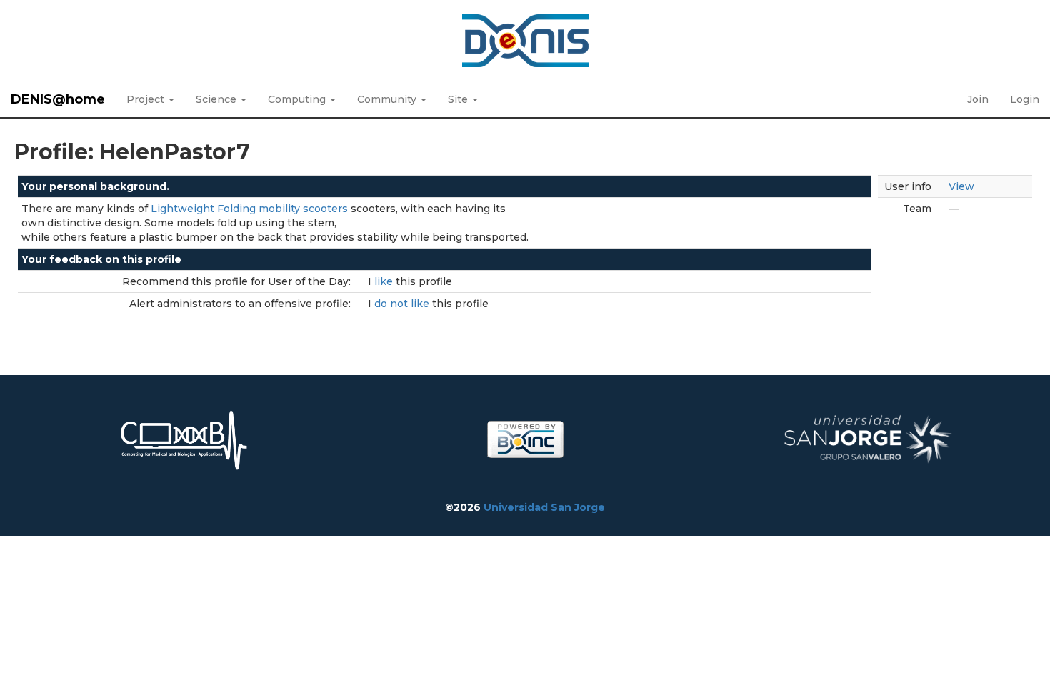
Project (146, 99)
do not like (403, 303)
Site (459, 99)
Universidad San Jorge (544, 507)
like (385, 281)
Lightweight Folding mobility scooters (249, 208)
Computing (298, 99)
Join (978, 99)
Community (388, 99)
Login (1024, 99)
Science (217, 99)
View (961, 186)
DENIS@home (58, 99)
